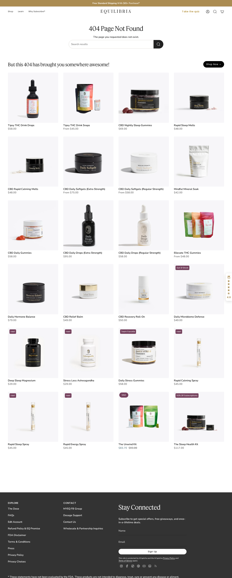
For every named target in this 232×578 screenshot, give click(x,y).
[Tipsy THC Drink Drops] (33, 98)
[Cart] (222, 11)
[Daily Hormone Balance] (33, 289)
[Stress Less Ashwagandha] (88, 353)
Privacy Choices (17, 561)
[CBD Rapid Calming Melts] (33, 162)
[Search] (158, 44)
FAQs (11, 515)
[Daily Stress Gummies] (144, 353)
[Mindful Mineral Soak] (199, 162)
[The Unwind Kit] (144, 417)
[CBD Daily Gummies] (33, 225)
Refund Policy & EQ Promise (24, 528)
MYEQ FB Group (72, 508)
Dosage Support (72, 515)
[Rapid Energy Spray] (88, 417)
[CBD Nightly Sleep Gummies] (144, 98)
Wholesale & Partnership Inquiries (83, 528)
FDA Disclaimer (17, 535)
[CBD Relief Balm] (88, 289)
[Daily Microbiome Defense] (199, 289)
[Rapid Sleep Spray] (33, 417)
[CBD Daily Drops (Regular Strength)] (144, 225)
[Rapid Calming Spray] (199, 353)
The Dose (13, 508)
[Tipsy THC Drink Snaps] (88, 98)
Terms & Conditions (19, 542)
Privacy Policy (16, 555)
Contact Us (69, 522)
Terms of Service (125, 560)
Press (11, 548)
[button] (11, 11)
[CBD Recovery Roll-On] (144, 289)
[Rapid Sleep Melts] (199, 98)
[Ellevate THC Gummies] (199, 225)
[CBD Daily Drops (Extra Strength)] (88, 225)
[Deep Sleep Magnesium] (33, 353)
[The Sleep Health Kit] (199, 417)
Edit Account (15, 522)
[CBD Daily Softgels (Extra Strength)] (88, 162)
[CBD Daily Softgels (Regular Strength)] (144, 162)
